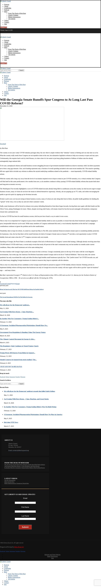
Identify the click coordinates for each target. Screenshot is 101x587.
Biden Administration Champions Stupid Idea (16, 483)
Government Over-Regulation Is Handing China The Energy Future (23, 332)
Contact (6, 22)
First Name (25, 507)
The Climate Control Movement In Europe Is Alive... (17, 339)
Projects (6, 4)
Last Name (25, 516)
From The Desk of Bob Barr (17, 13)
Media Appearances (14, 17)
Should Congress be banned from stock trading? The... (18, 359)
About (6, 6)
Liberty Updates (13, 15)
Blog (5, 11)
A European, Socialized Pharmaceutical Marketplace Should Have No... (24, 325)
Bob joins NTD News (11, 422)
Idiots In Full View (9, 481)
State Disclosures (52, 556)
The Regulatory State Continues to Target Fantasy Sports (19, 346)
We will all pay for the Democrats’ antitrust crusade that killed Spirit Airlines (29, 391)
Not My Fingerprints (9, 480)
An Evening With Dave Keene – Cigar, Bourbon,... (17, 312)
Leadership (7, 8)
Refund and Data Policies (52, 554)
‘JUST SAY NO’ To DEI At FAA (11, 366)
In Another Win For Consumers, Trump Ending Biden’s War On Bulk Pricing (30, 407)
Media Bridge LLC (19, 547)
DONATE (3, 27)
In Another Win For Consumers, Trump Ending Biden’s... (19, 318)
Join (5, 24)
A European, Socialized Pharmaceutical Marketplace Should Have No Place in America (33, 414)
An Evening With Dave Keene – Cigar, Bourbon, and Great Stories (26, 399)
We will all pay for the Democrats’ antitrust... (15, 305)
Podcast (6, 10)
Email (25, 498)
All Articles (11, 19)
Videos (6, 20)
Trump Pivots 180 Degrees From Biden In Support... (17, 353)
